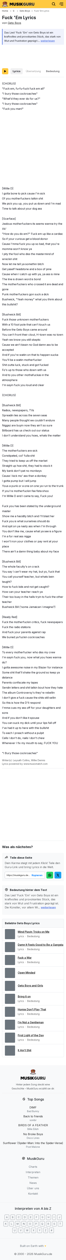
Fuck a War (25, 957)
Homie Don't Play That (32, 1009)
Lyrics (16, 71)
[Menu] (61, 4)
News (33, 1183)
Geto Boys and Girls (30, 985)
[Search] (53, 4)
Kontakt (33, 1193)
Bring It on (24, 996)
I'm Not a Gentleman (31, 1022)
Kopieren (37, 875)
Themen (33, 1177)
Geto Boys (14, 23)
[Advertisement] (33, 55)
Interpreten (33, 1172)
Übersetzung (33, 71)
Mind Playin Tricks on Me (33, 931)
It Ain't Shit (24, 1050)
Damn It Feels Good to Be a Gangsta (40, 944)
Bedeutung (53, 71)
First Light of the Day (31, 1035)
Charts (33, 1166)
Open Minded (26, 972)
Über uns (33, 1188)
